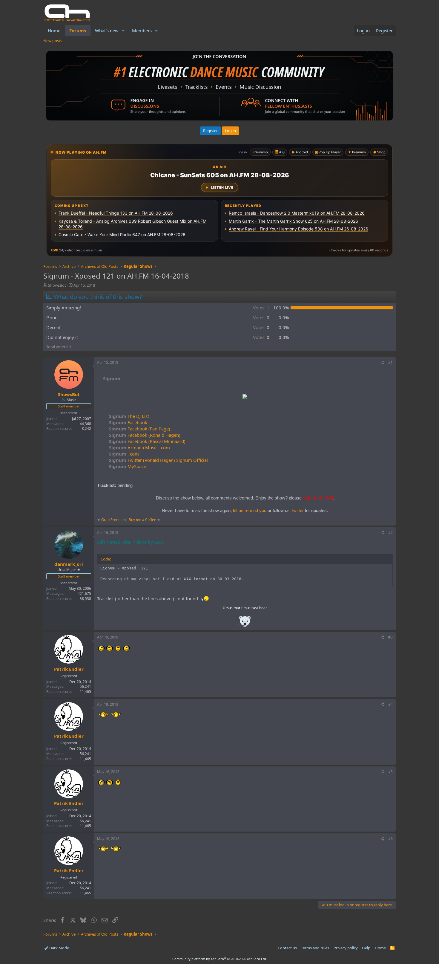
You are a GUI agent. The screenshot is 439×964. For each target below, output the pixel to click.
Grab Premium (114, 519)
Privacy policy (346, 948)
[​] (245, 397)
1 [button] (261, 308)
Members (142, 30)
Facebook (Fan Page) (139, 429)
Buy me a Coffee (142, 519)
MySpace (127, 466)
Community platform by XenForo (219, 959)
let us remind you (249, 510)
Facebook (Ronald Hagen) (144, 435)
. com (124, 454)
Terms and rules (315, 948)
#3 (390, 637)
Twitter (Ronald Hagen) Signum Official (158, 460)
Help (366, 948)
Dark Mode (58, 948)
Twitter (297, 510)
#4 (390, 704)
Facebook (128, 422)
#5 (390, 771)
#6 (390, 838)
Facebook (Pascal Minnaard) (147, 441)
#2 (390, 532)
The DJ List (129, 416)
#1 (390, 362)
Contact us (287, 948)
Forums (77, 30)
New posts (52, 40)
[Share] (382, 362)
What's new (107, 30)
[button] (123, 30)
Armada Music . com (139, 447)
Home (54, 30)
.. (244, 623)
